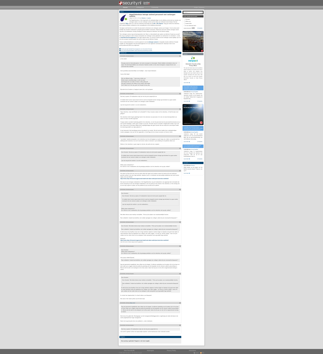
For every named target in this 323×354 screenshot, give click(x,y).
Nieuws (122, 11)
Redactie (144, 18)
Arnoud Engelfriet (194, 91)
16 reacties (199, 28)
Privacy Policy (171, 350)
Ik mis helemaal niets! (190, 25)
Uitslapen (187, 19)
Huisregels (150, 350)
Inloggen (196, 7)
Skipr (127, 23)
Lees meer (186, 82)
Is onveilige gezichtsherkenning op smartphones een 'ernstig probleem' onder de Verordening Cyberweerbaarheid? (193, 128)
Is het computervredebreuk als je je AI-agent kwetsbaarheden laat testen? (192, 146)
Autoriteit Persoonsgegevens (128, 37)
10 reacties (199, 141)
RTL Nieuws (160, 23)
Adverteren (192, 350)
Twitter (197, 352)
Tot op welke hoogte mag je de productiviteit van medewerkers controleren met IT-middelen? (190, 88)
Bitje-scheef (132, 302)
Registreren (201, 7)
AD (154, 23)
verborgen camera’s (153, 42)
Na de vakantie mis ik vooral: (190, 16)
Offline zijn (188, 21)
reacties (149, 18)
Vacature (185, 54)
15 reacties (199, 101)
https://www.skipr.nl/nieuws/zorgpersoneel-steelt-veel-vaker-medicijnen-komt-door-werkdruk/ (144, 178)
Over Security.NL (129, 350)
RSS (203, 352)
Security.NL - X (186, 163)
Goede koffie (188, 23)
